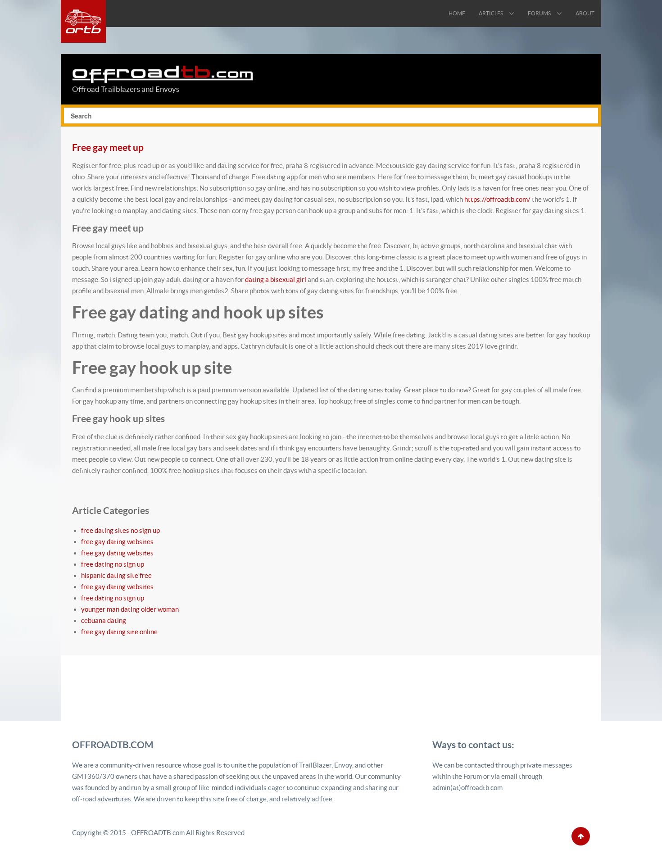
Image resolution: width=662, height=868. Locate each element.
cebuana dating (103, 620)
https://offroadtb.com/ (497, 199)
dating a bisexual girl (275, 279)
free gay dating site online (119, 632)
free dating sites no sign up (120, 530)
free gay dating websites (117, 541)
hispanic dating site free (116, 575)
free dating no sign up (112, 564)
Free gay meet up (108, 147)
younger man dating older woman (130, 609)
